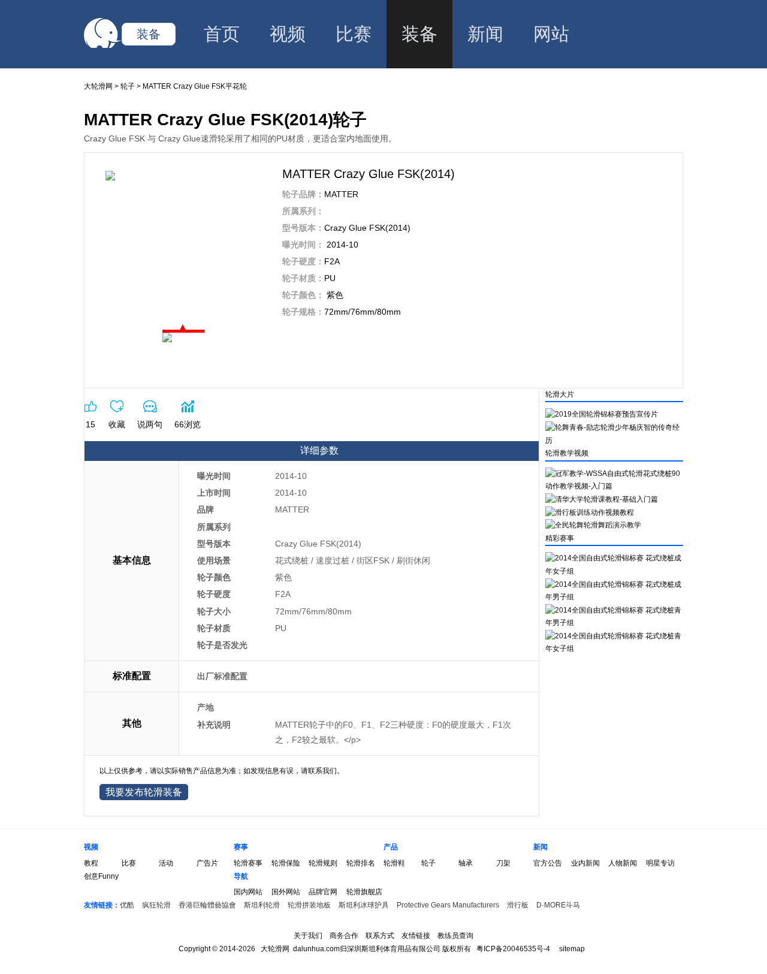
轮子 (127, 86)
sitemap (572, 949)
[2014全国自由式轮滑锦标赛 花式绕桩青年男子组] (614, 623)
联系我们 (322, 771)
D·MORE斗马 (558, 905)
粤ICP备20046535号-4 (513, 949)
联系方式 (380, 935)
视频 (288, 34)
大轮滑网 (98, 86)
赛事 (241, 847)
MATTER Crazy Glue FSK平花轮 (195, 86)
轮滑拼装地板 (309, 905)
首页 (222, 34)
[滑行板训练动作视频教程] (589, 512)
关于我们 (308, 935)
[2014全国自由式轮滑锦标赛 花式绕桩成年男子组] (614, 597)
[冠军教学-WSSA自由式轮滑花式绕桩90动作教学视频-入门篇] (614, 486)
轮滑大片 (559, 394)
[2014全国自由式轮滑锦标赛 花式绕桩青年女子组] (614, 648)
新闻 (485, 34)
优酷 (127, 905)
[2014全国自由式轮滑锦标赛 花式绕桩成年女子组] (614, 571)
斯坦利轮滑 (262, 905)
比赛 (354, 34)
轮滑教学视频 (566, 453)
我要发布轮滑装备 (143, 792)
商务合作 (344, 935)
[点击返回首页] (103, 45)
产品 (391, 847)
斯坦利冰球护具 (364, 905)
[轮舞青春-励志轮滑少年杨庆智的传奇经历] (614, 440)
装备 (149, 34)
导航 (241, 876)
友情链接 (415, 935)
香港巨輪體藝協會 (207, 905)
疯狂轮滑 (156, 905)
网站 (551, 34)
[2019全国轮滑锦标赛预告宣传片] (601, 414)
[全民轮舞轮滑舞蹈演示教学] (593, 525)
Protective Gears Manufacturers (448, 905)
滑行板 (518, 905)
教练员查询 (455, 935)
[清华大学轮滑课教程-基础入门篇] (601, 499)
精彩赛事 (559, 538)
